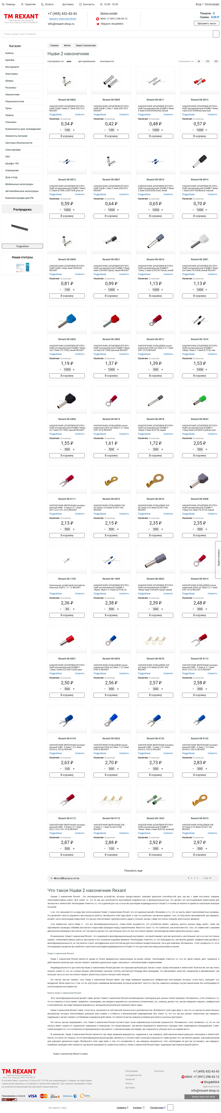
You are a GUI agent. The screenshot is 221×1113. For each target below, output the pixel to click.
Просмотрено (157, 1107)
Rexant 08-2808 (199, 499)
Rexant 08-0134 (67, 738)
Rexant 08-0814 (199, 179)
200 (216, 61)
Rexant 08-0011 (155, 339)
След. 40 (207, 878)
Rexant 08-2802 (67, 339)
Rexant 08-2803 (111, 339)
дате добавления (86, 61)
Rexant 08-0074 (155, 499)
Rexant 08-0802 (67, 99)
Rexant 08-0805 (111, 99)
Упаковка (10, 122)
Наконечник (12, 94)
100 (207, 61)
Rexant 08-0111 (67, 499)
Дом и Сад (11, 177)
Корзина (137, 1107)
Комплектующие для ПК (19, 198)
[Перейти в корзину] (196, 15)
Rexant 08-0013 (111, 419)
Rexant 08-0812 (67, 179)
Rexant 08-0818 (155, 419)
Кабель (9, 53)
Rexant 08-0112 (67, 818)
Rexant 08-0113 (199, 658)
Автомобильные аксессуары (22, 191)
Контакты (88, 4)
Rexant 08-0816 (155, 259)
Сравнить (121, 1107)
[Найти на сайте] (216, 34)
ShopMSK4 (211, 1082)
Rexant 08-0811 (155, 99)
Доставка (68, 4)
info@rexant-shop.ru (205, 1090)
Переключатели (14, 101)
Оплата (49, 4)
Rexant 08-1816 (199, 339)
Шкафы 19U (12, 163)
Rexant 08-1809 (111, 578)
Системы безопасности (18, 142)
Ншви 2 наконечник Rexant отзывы (70, 1054)
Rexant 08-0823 (199, 419)
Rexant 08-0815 (155, 179)
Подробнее (22, 246)
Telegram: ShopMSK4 (111, 23)
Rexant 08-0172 (111, 818)
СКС (7, 156)
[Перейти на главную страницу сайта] (21, 19)
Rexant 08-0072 (111, 499)
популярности (107, 61)
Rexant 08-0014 (199, 578)
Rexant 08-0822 (155, 578)
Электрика (11, 73)
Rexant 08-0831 (67, 658)
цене (69, 61)
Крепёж (9, 60)
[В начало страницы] (170, 1107)
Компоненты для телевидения (23, 129)
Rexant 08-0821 (111, 259)
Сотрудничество (133, 1075)
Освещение (12, 170)
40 (199, 61)
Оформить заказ (206, 23)
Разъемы (10, 87)
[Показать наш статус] (22, 267)
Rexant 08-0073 (199, 818)
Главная (54, 45)
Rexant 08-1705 (67, 578)
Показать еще (133, 870)
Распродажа (131, 1071)
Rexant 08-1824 (155, 818)
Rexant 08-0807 (111, 179)
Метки (67, 45)
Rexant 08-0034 (111, 658)
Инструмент (12, 67)
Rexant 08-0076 (155, 658)
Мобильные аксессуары (19, 184)
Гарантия (30, 4)
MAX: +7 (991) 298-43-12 (113, 18)
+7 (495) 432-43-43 (62, 14)
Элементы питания (16, 136)
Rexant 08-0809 (67, 259)
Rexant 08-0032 (111, 738)
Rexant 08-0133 (155, 738)
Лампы (9, 115)
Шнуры (9, 80)
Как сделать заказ (58, 1108)
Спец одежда (13, 149)
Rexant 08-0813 (199, 99)
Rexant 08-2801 (199, 259)
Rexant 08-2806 (67, 419)
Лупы (8, 108)
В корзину (67, 136)
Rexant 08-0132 (199, 738)
